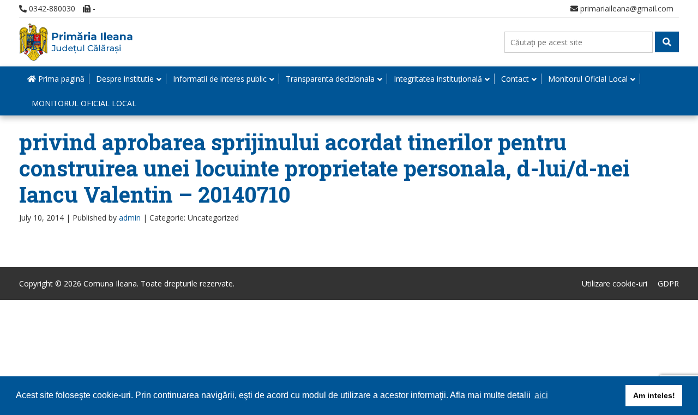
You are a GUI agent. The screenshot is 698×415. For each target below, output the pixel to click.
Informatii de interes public (220, 79)
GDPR (668, 283)
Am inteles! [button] (654, 395)
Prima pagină (60, 79)
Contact (515, 79)
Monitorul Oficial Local (588, 79)
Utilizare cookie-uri (614, 283)
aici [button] (541, 395)
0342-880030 (51, 8)
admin (130, 217)
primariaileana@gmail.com (625, 8)
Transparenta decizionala (330, 79)
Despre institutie (125, 79)
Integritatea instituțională (438, 79)
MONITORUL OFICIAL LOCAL (84, 103)
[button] (667, 42)
